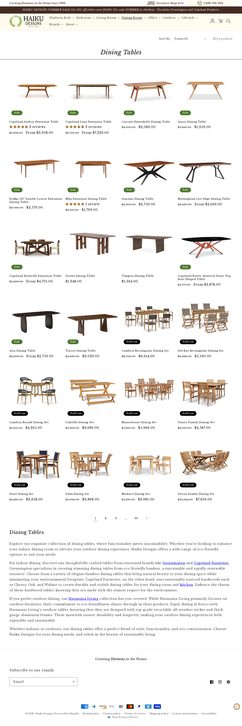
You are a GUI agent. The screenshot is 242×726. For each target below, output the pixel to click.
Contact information (185, 713)
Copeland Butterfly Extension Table (35, 276)
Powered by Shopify (66, 713)
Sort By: (165, 38)
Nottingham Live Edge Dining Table (204, 198)
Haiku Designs (45, 713)
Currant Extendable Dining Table (146, 121)
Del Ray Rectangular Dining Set (200, 350)
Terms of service (135, 713)
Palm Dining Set (77, 494)
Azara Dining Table (192, 121)
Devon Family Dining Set (196, 494)
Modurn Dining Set (136, 494)
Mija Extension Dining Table (86, 198)
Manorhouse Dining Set (139, 422)
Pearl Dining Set (21, 494)
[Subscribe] (73, 681)
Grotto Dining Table (80, 276)
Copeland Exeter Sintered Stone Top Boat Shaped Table (204, 277)
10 (136, 518)
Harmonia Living (83, 599)
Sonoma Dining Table (138, 198)
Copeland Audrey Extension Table (34, 121)
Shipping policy (159, 713)
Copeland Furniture (211, 563)
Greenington (174, 563)
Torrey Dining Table (81, 350)
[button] (228, 21)
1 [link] (95, 518)
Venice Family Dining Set (196, 422)
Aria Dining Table (22, 350)
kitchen (186, 585)
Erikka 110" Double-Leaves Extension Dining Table (35, 200)
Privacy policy (112, 713)
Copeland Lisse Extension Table (89, 121)
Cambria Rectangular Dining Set (145, 350)
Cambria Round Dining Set (28, 422)
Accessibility (209, 713)
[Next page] (146, 518)
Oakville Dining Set (80, 422)
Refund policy (91, 713)
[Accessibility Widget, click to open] (236, 706)
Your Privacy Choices (125, 717)
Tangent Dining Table (138, 276)
